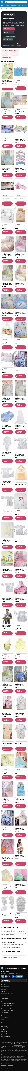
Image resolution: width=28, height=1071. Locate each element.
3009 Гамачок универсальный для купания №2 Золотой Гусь (19, 426)
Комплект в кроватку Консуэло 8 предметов (20, 399)
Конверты (5, 53)
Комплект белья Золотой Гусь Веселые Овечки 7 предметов (7, 81)
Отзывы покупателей (5, 1033)
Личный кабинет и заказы (6, 1000)
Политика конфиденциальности (7, 1065)
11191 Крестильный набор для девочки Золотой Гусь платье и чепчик (20, 455)
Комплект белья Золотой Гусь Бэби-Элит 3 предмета (19, 829)
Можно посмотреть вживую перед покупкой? (11, 952)
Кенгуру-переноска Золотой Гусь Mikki (6, 626)
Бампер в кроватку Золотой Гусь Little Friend (6, 169)
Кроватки (3, 987)
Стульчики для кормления (7, 993)
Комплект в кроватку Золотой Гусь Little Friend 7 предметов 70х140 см (19, 284)
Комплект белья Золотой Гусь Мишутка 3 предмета (20, 599)
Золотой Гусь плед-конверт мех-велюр (19, 800)
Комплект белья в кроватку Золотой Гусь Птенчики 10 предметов (7, 399)
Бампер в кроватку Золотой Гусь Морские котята (7, 138)
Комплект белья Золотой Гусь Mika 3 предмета (6, 743)
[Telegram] (2, 976)
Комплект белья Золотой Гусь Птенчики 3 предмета (7, 858)
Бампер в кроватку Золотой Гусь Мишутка (20, 169)
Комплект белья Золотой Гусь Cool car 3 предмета (7, 685)
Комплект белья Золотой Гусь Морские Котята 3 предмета (7, 827)
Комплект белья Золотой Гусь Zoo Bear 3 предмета (20, 570)
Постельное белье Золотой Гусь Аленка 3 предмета (7, 714)
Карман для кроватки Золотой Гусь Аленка (20, 82)
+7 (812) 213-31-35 (18, 1045)
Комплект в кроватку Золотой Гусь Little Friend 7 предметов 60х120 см (6, 341)
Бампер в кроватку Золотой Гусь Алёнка (20, 198)
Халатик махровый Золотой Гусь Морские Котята (20, 512)
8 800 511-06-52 (5, 971)
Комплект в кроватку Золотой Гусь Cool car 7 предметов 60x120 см (20, 341)
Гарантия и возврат (5, 1017)
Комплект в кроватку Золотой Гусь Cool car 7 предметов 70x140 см (7, 313)
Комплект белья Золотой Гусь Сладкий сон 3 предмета (7, 771)
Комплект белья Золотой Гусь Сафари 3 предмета (7, 570)
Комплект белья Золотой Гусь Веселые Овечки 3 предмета (7, 656)
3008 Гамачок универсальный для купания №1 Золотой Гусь (6, 426)
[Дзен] (9, 976)
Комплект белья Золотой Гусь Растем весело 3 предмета (20, 656)
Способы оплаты (4, 1015)
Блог (2, 1034)
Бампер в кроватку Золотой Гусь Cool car (20, 140)
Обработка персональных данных (7, 1066)
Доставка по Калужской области (8, 1010)
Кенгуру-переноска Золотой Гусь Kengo (19, 856)
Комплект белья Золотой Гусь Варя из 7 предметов (20, 885)
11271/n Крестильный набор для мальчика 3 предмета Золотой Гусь (20, 539)
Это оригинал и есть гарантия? (10, 942)
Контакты (3, 1022)
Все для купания (6, 57)
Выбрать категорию (9, 28)
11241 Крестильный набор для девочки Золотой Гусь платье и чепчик (20, 627)
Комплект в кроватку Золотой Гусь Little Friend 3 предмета (6, 111)
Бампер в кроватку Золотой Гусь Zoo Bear (20, 111)
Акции (2, 1019)
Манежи (3, 991)
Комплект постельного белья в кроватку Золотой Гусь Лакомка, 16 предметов (7, 226)
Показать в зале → (8, 32)
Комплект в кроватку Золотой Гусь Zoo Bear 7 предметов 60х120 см (20, 226)
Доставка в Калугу (5, 1014)
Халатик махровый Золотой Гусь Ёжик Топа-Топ (6, 541)
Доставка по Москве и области (8, 1003)
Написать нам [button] (19, 976)
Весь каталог (4, 994)
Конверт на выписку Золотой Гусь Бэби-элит (6, 886)
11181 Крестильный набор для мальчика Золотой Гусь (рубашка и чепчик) (7, 511)
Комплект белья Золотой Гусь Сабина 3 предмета (20, 771)
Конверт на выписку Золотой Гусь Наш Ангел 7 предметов (19, 915)
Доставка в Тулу (4, 1012)
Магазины (13, 5)
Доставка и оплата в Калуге (7, 1007)
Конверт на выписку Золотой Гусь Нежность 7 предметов (20, 743)
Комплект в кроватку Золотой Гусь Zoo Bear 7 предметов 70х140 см (20, 313)
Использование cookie (19, 1066)
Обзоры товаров (4, 1021)
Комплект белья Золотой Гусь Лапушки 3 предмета (7, 800)
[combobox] (16, 2)
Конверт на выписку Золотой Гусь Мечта (19, 714)
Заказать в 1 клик (8, 89)
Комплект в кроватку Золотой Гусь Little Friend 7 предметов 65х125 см (19, 255)
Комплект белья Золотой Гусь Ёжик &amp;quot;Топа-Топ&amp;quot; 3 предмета (19, 685)
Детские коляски (5, 986)
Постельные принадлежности (10, 50)
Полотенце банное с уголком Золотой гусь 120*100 (20, 484)
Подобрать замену (6, 146)
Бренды (8, 5)
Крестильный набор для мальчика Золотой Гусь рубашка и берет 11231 (7, 599)
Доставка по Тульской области (8, 1008)
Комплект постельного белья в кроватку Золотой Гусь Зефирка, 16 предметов (7, 370)
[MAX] (6, 976)
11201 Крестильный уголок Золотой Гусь (6, 453)
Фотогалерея (4, 1031)
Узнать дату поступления (19, 88)
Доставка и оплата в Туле (6, 1005)
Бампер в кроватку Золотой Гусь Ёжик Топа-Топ (6, 198)
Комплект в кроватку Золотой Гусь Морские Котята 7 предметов (20, 368)
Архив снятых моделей (6, 1036)
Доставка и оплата (21, 5)
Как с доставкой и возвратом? (9, 957)
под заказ (18, 80)
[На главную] (2, 2)
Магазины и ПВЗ (4, 1027)
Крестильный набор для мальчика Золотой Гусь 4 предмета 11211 (7, 914)
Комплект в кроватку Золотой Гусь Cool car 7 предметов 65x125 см (7, 284)
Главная (3, 8)
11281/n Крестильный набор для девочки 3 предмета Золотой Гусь (7, 482)
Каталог (3, 5)
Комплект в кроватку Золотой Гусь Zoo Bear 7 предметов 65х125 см (7, 255)
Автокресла (3, 989)
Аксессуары (14, 53)
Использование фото (5, 1068)
